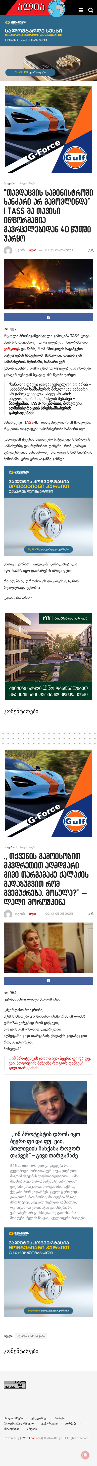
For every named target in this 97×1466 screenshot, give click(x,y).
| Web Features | (31, 1438)
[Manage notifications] (85, 1455)
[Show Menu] (81, 10)
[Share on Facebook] (48, 317)
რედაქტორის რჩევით (19, 1423)
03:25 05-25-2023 (59, 250)
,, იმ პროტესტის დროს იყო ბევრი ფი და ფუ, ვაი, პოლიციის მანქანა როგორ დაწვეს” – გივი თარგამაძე (50, 1063)
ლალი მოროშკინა (31, 1336)
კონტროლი (49, 1423)
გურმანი (71, 1423)
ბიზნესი (60, 1418)
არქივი (32, 1429)
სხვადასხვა (11, 1429)
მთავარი (9, 183)
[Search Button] (90, 10)
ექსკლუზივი (39, 1418)
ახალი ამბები (27, 183)
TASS (29, 422)
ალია (32, 250)
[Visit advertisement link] (48, 133)
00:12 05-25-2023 (59, 914)
